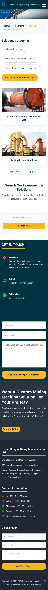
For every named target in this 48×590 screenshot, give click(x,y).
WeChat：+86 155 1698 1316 (18, 511)
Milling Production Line (24, 160)
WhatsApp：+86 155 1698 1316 (19, 506)
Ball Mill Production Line (19, 77)
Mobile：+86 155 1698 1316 (18, 501)
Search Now (24, 226)
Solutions (19, 26)
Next (31, 172)
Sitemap (25, 584)
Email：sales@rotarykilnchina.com (21, 516)
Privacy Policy (35, 584)
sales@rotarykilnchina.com (21, 283)
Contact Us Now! (11, 429)
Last (37, 172)
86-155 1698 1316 (17, 298)
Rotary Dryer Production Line (20, 68)
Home (7, 26)
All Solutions (13, 49)
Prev (17, 172)
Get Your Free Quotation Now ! (24, 374)
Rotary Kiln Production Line (19, 58)
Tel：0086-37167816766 (16, 496)
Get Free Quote (24, 566)
